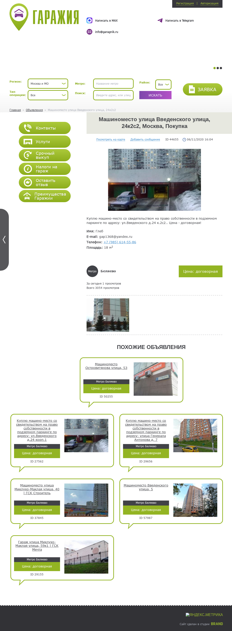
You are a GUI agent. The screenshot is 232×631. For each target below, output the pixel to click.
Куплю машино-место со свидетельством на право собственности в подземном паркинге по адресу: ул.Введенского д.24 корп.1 (37, 430)
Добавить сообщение (145, 139)
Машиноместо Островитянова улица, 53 (106, 366)
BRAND (217, 624)
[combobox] (48, 84)
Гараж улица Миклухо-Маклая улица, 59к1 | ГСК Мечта (36, 546)
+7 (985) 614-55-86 (120, 242)
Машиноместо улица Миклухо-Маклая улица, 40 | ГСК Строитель (36, 489)
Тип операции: (18, 93)
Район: (144, 82)
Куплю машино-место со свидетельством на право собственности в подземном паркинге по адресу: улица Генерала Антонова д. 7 (146, 430)
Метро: (80, 83)
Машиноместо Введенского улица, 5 (146, 487)
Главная (15, 109)
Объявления (34, 109)
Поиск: (80, 93)
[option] (154, 22)
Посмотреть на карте (110, 139)
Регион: (16, 81)
